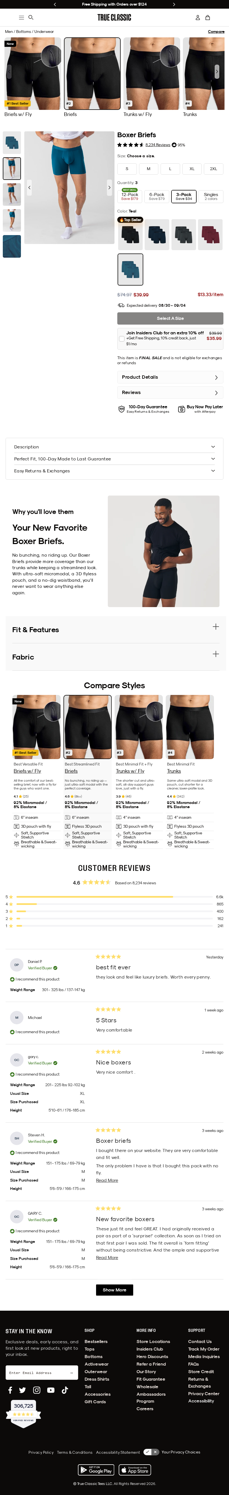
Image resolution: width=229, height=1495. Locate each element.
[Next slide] (174, 4)
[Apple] (135, 1469)
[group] (32, 77)
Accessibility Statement (118, 1452)
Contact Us (200, 1341)
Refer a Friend (151, 1364)
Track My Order (204, 1349)
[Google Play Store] (96, 1469)
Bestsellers (96, 1341)
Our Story (146, 1372)
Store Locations (153, 1341)
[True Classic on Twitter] (22, 1390)
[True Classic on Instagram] (36, 1390)
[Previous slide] (55, 4)
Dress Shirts (97, 1379)
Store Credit (201, 1372)
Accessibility (201, 1401)
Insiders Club (150, 1349)
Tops (89, 1349)
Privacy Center (204, 1394)
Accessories (98, 1394)
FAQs (193, 1364)
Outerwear (96, 1372)
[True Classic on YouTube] (50, 1390)
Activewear (97, 1364)
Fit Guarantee (151, 1379)
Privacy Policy (41, 1452)
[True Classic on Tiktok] (65, 1390)
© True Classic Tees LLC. (93, 1483)
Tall (88, 1387)
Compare (216, 32)
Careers (145, 1409)
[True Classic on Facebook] (10, 1390)
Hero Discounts (152, 1356)
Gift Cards (95, 1402)
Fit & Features (35, 629)
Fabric (23, 656)
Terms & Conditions (75, 1452)
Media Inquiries (204, 1356)
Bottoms (93, 1356)
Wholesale (147, 1387)
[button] (207, 17)
